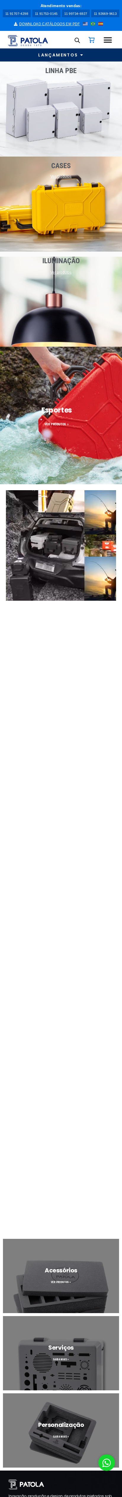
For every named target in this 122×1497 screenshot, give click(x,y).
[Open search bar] (77, 40)
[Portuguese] (93, 23)
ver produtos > (56, 424)
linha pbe (61, 71)
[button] (61, 6)
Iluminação (61, 261)
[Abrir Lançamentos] (82, 55)
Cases (61, 166)
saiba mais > (61, 1359)
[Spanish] (101, 23)
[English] (85, 23)
